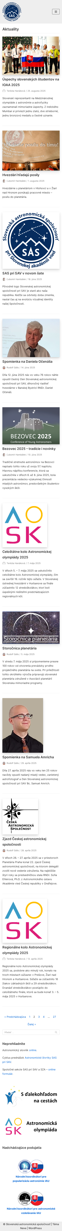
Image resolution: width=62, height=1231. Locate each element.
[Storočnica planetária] (31, 627)
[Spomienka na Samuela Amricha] (31, 725)
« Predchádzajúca (15, 1016)
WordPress (35, 1228)
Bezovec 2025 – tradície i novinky (29, 449)
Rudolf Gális (13, 367)
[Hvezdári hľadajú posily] (31, 150)
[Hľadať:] (31, 1032)
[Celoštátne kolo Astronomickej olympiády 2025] (31, 525)
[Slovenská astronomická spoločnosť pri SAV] (11, 11)
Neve (23, 1228)
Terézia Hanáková (16, 91)
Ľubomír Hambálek (16, 181)
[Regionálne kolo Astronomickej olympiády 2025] (31, 921)
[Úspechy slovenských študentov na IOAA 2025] (31, 56)
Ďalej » (32, 1024)
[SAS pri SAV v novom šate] (31, 240)
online (32, 1050)
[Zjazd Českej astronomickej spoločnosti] (31, 816)
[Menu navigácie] (56, 11)
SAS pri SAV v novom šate (23, 273)
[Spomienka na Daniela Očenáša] (31, 338)
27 (54, 1016)
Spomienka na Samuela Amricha (28, 757)
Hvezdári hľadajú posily (20, 175)
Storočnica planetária (19, 648)
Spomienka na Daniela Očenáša (27, 362)
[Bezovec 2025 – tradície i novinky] (31, 425)
